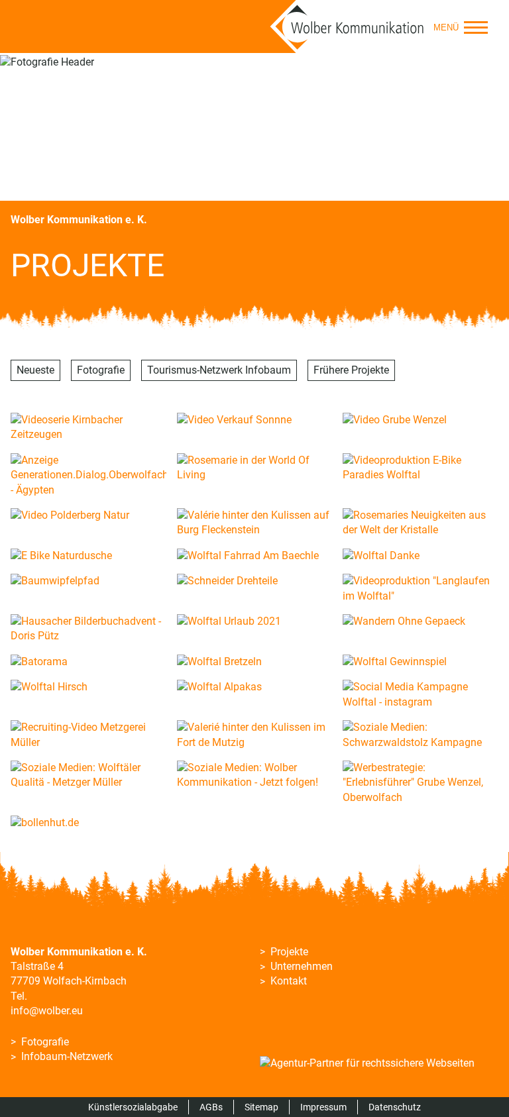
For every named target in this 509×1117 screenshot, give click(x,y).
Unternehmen (301, 966)
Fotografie (101, 370)
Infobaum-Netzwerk (67, 1056)
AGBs (211, 1107)
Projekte (289, 951)
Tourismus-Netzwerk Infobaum (219, 370)
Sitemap (261, 1107)
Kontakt (288, 981)
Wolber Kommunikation (347, 26)
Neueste (35, 370)
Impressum (323, 1107)
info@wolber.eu (47, 1010)
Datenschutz (394, 1107)
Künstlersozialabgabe (133, 1107)
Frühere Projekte (351, 370)
